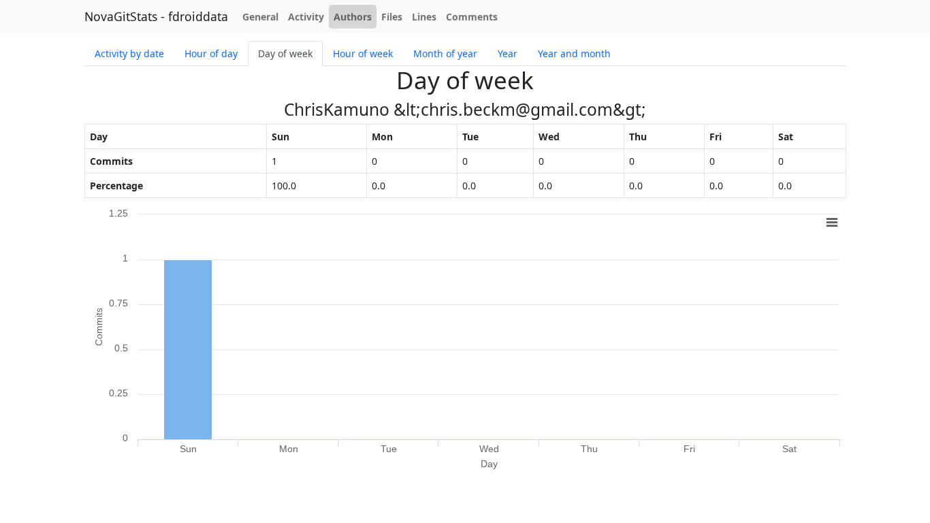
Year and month (574, 53)
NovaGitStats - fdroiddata (156, 16)
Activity (306, 16)
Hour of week (363, 53)
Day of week (285, 53)
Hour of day (211, 53)
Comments (472, 16)
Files (391, 16)
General (260, 16)
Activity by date (129, 53)
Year (507, 53)
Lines (424, 16)
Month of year (445, 53)
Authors (353, 16)
